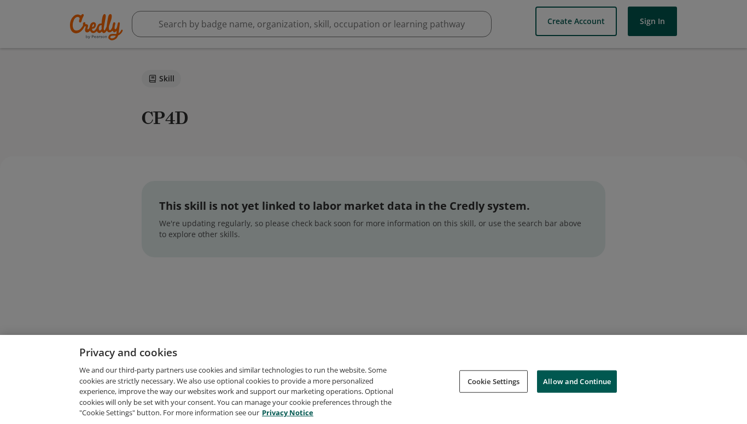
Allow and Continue (577, 381)
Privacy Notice (287, 412)
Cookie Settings (494, 381)
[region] (373, 379)
